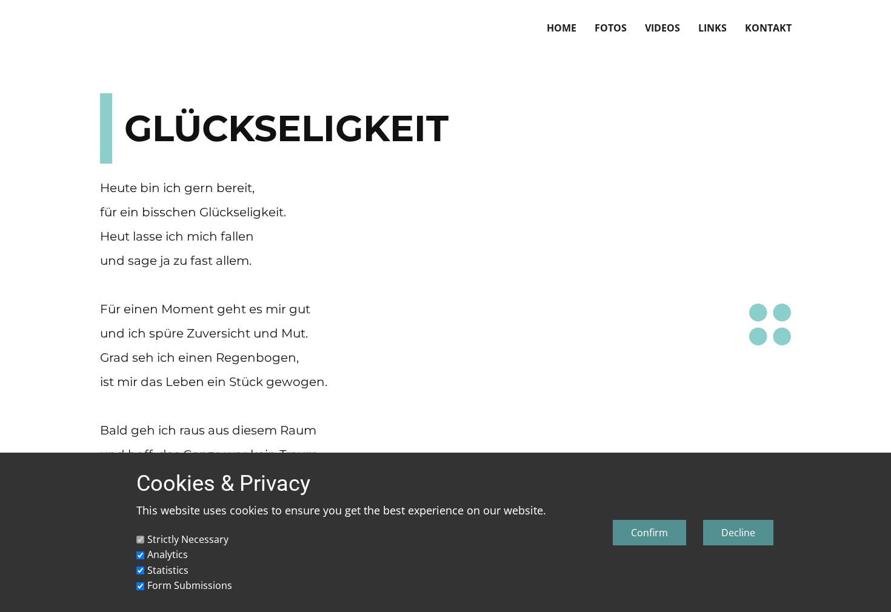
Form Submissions (189, 585)
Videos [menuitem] (662, 28)
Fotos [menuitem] (611, 28)
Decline (738, 532)
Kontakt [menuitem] (768, 28)
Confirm (649, 532)
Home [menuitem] (561, 28)
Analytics (167, 554)
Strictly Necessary (188, 539)
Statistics (168, 570)
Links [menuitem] (712, 28)
